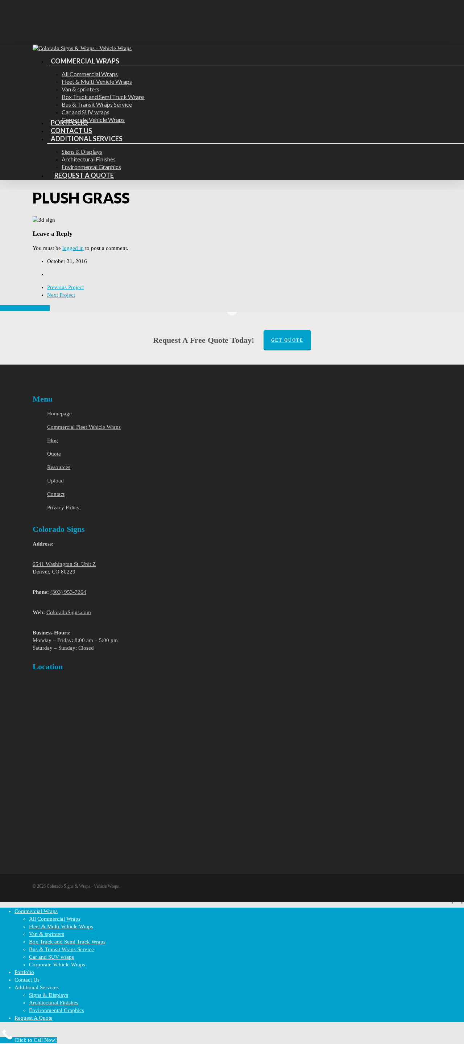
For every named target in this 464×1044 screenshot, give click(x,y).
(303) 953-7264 (68, 592)
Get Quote (287, 340)
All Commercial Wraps (54, 919)
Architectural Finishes (53, 1003)
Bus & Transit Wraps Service (61, 949)
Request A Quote (33, 1018)
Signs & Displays (48, 995)
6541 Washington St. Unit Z (64, 564)
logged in (73, 248)
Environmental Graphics (56, 1010)
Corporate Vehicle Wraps (57, 964)
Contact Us (27, 980)
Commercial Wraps (36, 911)
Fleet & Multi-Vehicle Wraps (61, 926)
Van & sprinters (46, 934)
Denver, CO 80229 (54, 572)
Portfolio (24, 972)
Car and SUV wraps (51, 957)
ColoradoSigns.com (68, 612)
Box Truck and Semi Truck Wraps (67, 942)
